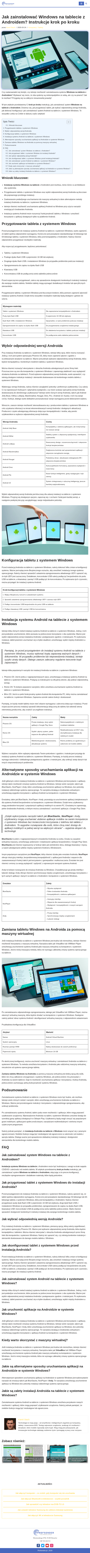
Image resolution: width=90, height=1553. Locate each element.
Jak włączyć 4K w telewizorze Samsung (45, 1515)
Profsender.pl (42, 1550)
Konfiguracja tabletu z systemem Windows (20, 134)
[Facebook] (38, 1545)
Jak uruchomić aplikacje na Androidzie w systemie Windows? (29, 163)
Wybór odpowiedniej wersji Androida (18, 131)
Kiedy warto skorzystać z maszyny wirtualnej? (24, 166)
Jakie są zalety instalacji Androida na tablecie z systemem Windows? (32, 171)
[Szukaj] (86, 3)
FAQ (6, 148)
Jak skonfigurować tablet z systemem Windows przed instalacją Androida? (34, 158)
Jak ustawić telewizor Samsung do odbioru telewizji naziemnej (45, 1510)
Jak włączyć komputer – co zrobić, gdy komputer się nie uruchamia (45, 1493)
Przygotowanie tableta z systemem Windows (21, 128)
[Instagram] (51, 1545)
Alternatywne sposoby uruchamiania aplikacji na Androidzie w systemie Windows (34, 139)
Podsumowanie (10, 145)
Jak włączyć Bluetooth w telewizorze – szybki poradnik (45, 1499)
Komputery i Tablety (35, 27)
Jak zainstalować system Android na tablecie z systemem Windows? (32, 161)
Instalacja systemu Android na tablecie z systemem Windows (27, 137)
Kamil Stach (10, 27)
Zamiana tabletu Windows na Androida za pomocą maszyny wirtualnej (31, 142)
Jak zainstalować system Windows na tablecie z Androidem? (29, 151)
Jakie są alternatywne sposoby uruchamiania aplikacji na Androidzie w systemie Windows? (39, 169)
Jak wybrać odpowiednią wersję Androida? (23, 156)
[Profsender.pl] (9, 3)
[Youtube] (47, 1545)
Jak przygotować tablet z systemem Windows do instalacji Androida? (32, 153)
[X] (42, 1545)
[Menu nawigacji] (81, 4)
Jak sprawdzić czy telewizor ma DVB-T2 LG (45, 1504)
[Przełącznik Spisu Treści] (67, 122)
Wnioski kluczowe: (15, 125)
